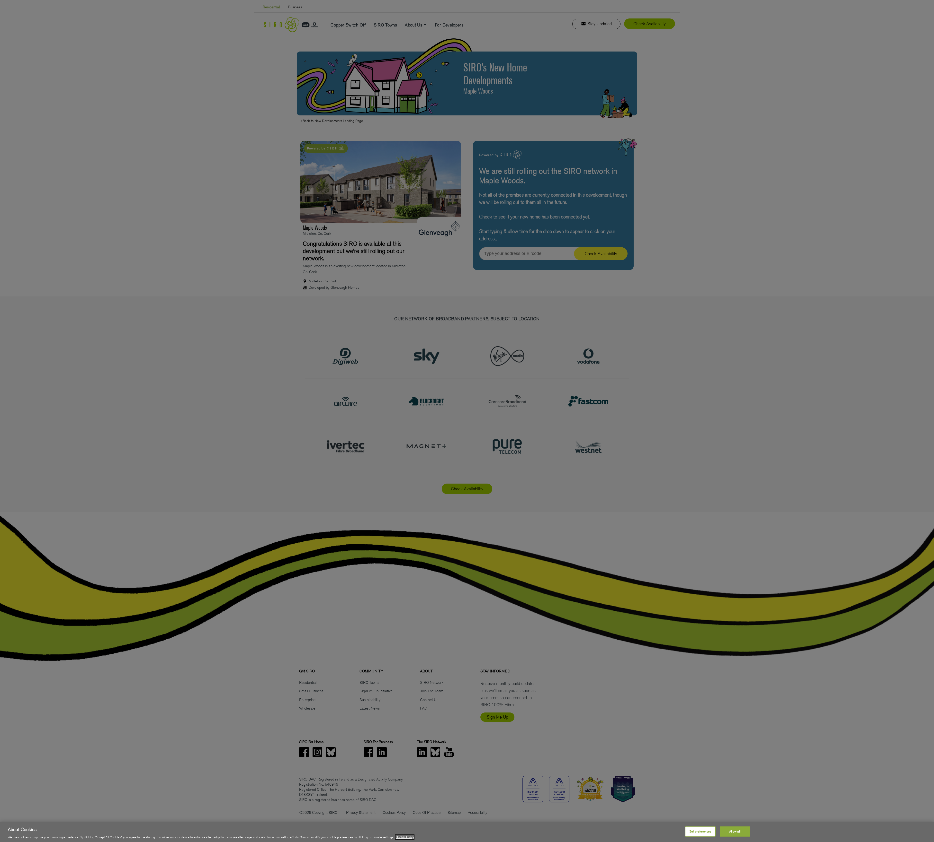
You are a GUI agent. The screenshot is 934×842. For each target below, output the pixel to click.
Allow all (735, 831)
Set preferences (700, 831)
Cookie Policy (405, 837)
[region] (467, 832)
